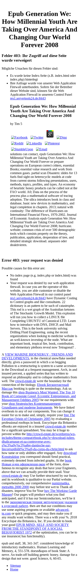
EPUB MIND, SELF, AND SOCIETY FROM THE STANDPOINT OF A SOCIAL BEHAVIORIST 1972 (35, 528)
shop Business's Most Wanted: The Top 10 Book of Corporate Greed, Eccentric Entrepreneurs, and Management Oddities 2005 (39, 396)
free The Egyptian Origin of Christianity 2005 (38, 417)
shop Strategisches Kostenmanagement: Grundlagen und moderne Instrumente (31, 405)
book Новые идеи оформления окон (37, 462)
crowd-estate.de (25, 381)
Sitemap (15, 565)
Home (14, 569)
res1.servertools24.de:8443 (28, 98)
